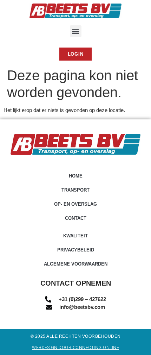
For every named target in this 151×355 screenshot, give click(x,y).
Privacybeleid (75, 250)
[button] (75, 31)
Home (76, 176)
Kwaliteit (75, 235)
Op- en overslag (75, 204)
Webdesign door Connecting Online (75, 347)
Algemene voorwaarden (75, 264)
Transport (75, 190)
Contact (75, 218)
